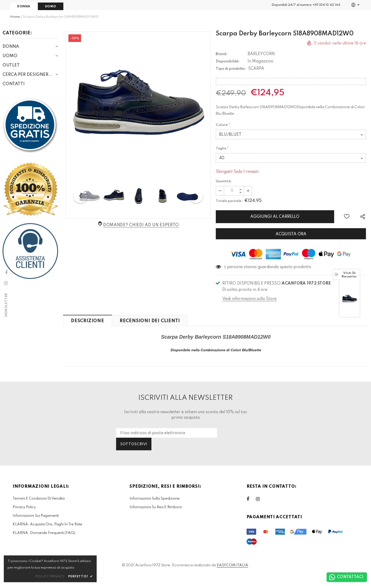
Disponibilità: (228, 61)
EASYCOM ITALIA (232, 565)
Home (15, 16)
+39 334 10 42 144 (326, 5)
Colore (223, 125)
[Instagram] (260, 499)
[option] (138, 104)
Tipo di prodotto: (231, 69)
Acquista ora (291, 234)
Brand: (221, 54)
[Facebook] (251, 499)
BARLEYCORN (261, 54)
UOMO (50, 6)
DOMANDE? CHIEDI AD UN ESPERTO (141, 225)
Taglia (222, 148)
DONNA (23, 6)
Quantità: (224, 181)
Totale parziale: (229, 201)
